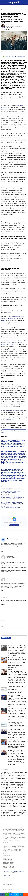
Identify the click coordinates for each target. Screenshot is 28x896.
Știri (2, 9)
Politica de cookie (6, 875)
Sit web (2, 631)
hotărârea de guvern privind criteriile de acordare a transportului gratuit (12, 318)
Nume (2, 620)
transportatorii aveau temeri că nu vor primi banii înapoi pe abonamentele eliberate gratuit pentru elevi (13, 430)
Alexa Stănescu (9, 24)
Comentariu (4, 604)
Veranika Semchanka (9, 51)
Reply (2, 551)
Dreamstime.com (17, 51)
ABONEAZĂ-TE (14, 525)
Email (2, 626)
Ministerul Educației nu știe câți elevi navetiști (12, 410)
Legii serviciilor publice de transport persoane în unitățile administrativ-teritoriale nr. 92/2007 (13, 342)
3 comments (9, 27)
